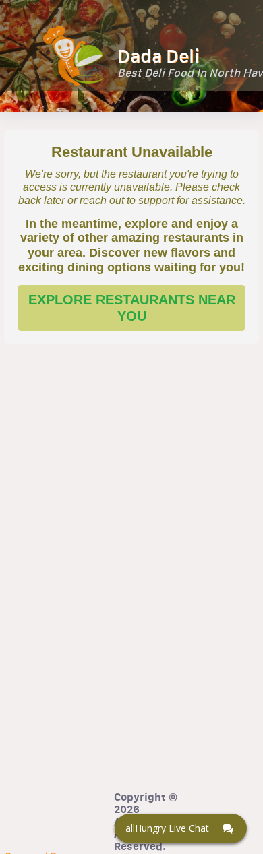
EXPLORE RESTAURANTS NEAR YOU (131, 307)
